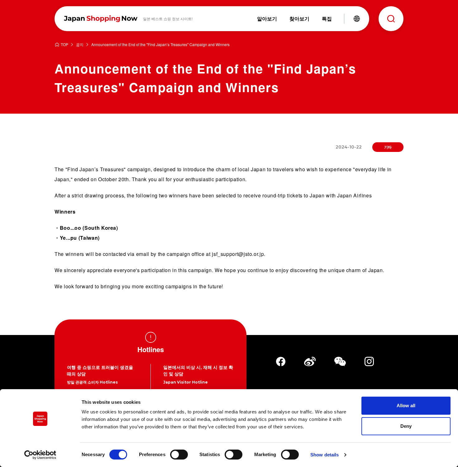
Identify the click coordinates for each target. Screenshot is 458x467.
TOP (64, 45)
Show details (324, 454)
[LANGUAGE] (357, 18)
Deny (406, 426)
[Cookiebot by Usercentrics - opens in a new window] (40, 455)
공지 (79, 45)
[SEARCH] (391, 18)
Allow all (406, 405)
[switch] (179, 455)
